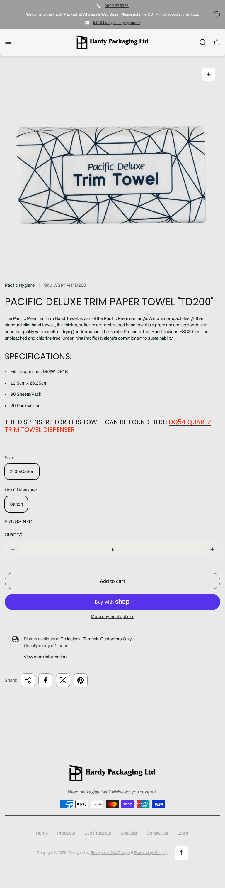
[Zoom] (209, 74)
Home (42, 833)
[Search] (202, 42)
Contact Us (157, 833)
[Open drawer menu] (8, 42)
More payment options (112, 616)
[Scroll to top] (182, 853)
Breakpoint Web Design (110, 852)
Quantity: (13, 534)
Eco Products (97, 833)
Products (66, 833)
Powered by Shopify (151, 852)
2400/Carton (22, 471)
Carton (16, 504)
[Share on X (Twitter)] (63, 680)
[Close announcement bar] (216, 14)
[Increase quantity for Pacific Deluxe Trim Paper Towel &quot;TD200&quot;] (212, 549)
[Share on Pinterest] (81, 680)
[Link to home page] (112, 773)
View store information (45, 656)
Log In (183, 833)
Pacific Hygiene (20, 285)
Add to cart (112, 581)
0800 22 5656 (117, 6)
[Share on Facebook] (45, 680)
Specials (128, 833)
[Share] (28, 680)
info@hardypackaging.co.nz (116, 23)
